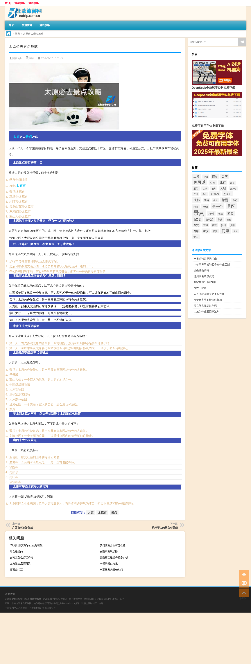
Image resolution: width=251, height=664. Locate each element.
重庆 (206, 231)
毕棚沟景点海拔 (109, 563)
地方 (213, 188)
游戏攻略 (33, 3)
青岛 (236, 231)
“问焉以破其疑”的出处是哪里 (26, 545)
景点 (29, 136)
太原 (16, 136)
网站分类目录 (60, 598)
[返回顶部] (243, 593)
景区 (231, 206)
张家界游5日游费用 (205, 282)
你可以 (199, 182)
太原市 (21, 185)
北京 (223, 182)
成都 (196, 199)
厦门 (195, 188)
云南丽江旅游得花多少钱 (114, 557)
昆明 (205, 206)
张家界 (215, 194)
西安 (196, 225)
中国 (206, 176)
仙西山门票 (16, 569)
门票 (225, 230)
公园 (212, 182)
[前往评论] (243, 583)
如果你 (233, 188)
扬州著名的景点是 (204, 276)
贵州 (223, 225)
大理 (223, 188)
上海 (196, 176)
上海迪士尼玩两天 (20, 563)
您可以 (227, 194)
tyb (19, 58)
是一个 (217, 206)
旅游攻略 (20, 3)
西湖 (205, 225)
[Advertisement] (110, 638)
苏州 (220, 219)
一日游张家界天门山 (205, 258)
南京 (232, 182)
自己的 (197, 219)
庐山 (204, 194)
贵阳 (232, 225)
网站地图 (88, 598)
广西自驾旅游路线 (22, 527)
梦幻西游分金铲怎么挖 (113, 545)
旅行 (235, 200)
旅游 (17, 33)
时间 (195, 206)
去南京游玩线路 (109, 551)
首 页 (8, 3)
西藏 (214, 225)
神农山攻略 (200, 288)
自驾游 (209, 219)
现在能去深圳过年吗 (205, 305)
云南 (225, 176)
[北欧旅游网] (24, 7)
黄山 (195, 236)
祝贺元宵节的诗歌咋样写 (208, 299)
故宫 (215, 200)
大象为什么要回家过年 (206, 311)
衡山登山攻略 (201, 270)
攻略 (206, 200)
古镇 (205, 188)
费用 (196, 231)
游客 (230, 213)
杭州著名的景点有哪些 (165, 527)
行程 (229, 219)
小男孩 (242, 598)
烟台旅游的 (16, 551)
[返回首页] (243, 574)
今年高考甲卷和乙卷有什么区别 (212, 264)
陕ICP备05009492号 (114, 598)
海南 (220, 213)
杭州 (211, 213)
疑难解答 (98, 598)
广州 (195, 194)
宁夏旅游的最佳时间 (111, 569)
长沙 (215, 231)
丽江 (214, 176)
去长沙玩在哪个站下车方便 (209, 294)
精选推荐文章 (75, 598)
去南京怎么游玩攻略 (21, 557)
